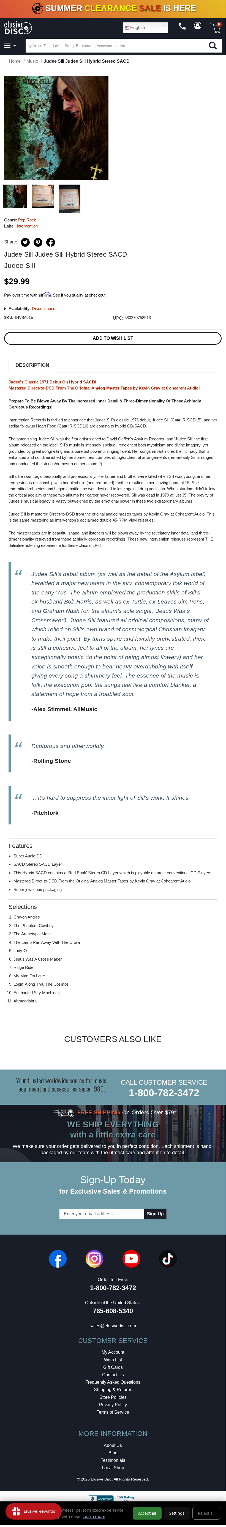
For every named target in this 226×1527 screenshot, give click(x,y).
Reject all (206, 1513)
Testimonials (113, 1460)
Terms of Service (113, 1412)
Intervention (27, 226)
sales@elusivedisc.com (113, 1325)
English (137, 27)
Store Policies (113, 1397)
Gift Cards (113, 1367)
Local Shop (113, 1467)
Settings (176, 1513)
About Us (113, 1445)
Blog (113, 1453)
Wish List (113, 1360)
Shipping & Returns (113, 1389)
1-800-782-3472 (164, 1092)
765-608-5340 (113, 1311)
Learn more (94, 1516)
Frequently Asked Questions (112, 1382)
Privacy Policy (113, 1404)
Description (32, 365)
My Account (113, 1352)
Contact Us (113, 1374)
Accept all (147, 1513)
